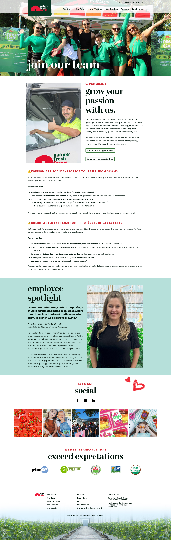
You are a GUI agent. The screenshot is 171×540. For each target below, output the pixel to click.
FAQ (119, 2)
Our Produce (112, 9)
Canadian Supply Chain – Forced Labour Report (118, 499)
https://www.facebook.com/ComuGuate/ (77, 206)
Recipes (125, 9)
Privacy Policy (83, 504)
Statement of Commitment (89, 508)
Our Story (67, 9)
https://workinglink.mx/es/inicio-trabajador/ (87, 202)
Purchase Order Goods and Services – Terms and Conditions (119, 505)
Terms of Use (113, 494)
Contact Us (129, 2)
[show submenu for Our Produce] (119, 9)
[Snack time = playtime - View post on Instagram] (143, 423)
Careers (139, 2)
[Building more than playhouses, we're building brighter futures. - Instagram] (85, 423)
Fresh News (137, 9)
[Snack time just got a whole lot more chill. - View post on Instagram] (57, 423)
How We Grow (96, 9)
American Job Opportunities (100, 159)
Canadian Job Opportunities (100, 150)
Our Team (80, 9)
